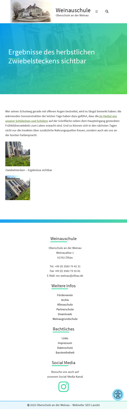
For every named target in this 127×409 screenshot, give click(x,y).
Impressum (65, 343)
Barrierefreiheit (65, 352)
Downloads (65, 314)
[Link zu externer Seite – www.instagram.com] (63, 390)
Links (65, 338)
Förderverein (65, 295)
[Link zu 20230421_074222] (17, 165)
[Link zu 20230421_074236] (17, 199)
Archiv (65, 300)
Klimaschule (65, 304)
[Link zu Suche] (107, 12)
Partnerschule (65, 309)
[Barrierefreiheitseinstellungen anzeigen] (118, 395)
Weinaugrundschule (65, 319)
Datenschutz (65, 348)
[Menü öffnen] (97, 12)
